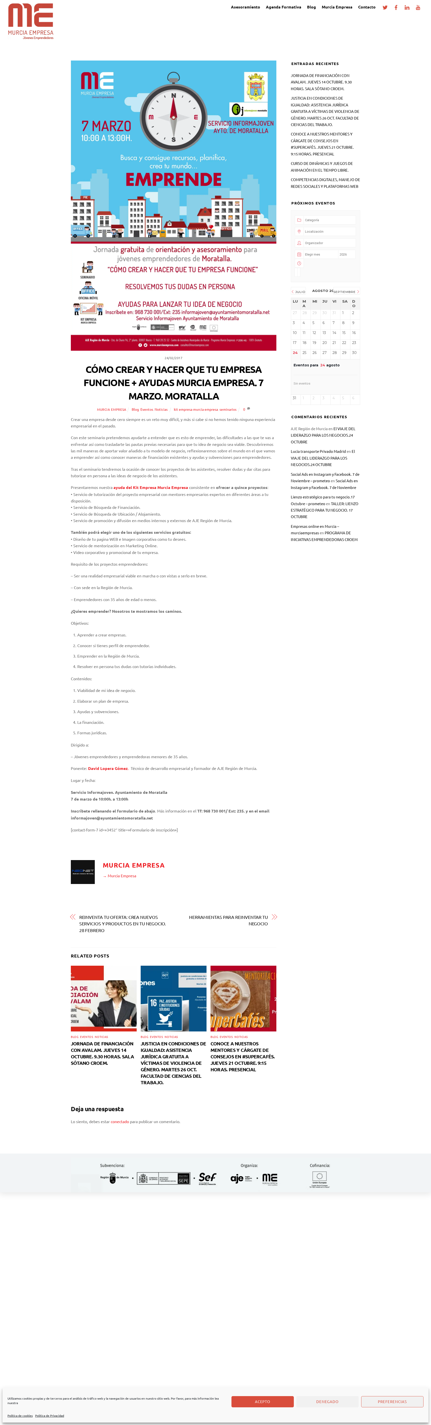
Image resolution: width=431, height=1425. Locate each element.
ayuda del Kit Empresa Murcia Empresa (150, 487)
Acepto (263, 1401)
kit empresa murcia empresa (196, 409)
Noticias (161, 409)
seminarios (227, 409)
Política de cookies (20, 1416)
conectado (120, 1121)
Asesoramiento (245, 6)
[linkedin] (407, 6)
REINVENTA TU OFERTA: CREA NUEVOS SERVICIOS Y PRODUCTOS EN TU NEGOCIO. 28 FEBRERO (122, 923)
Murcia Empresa (337, 6)
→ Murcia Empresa (119, 875)
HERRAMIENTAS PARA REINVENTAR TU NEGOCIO (228, 920)
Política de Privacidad (49, 1416)
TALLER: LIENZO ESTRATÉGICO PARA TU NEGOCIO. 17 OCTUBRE (324, 510)
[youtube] (418, 6)
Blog (311, 6)
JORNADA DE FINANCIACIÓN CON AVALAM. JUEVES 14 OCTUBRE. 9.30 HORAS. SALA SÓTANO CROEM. (102, 1053)
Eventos (146, 409)
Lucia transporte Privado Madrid (318, 451)
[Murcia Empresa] (30, 37)
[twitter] (385, 6)
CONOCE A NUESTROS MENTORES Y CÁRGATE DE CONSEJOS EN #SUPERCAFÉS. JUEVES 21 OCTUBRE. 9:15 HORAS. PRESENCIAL (243, 1056)
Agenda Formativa (283, 6)
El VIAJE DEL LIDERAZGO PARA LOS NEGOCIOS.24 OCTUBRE (323, 435)
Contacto (367, 6)
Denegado (327, 1401)
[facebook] (396, 6)
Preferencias (392, 1401)
